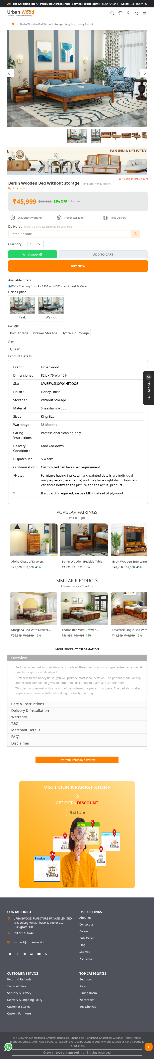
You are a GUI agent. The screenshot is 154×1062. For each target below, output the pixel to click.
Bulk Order (86, 938)
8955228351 (95, 4)
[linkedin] (31, 953)
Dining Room (88, 993)
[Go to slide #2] (96, 136)
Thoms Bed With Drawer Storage (79, 630)
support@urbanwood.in (29, 942)
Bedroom (85, 979)
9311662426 (134, 4)
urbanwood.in (73, 1052)
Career (83, 931)
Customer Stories (18, 1006)
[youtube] (39, 953)
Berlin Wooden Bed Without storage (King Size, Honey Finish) (56, 24)
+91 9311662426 (24, 933)
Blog (82, 945)
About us (85, 917)
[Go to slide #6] (136, 136)
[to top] (149, 1047)
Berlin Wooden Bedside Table (82, 561)
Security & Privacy (19, 993)
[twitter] (10, 953)
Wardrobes (86, 999)
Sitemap (84, 951)
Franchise (85, 958)
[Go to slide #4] (116, 136)
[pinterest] (46, 953)
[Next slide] (144, 73)
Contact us (86, 924)
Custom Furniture (19, 1013)
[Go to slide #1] (77, 136)
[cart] (135, 13)
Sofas (83, 986)
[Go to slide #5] (126, 136)
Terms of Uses (16, 986)
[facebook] (17, 953)
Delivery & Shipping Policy (24, 999)
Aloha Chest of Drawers (27, 561)
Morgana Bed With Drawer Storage (29, 630)
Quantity (14, 244)
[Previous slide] (9, 73)
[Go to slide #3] (106, 136)
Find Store (77, 812)
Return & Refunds (19, 979)
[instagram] (24, 953)
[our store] (118, 13)
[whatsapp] (8, 1047)
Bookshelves (87, 1006)
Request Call (149, 390)
